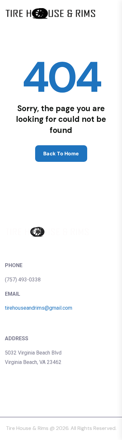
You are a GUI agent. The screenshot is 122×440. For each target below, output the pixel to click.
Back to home (61, 153)
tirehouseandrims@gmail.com (38, 308)
